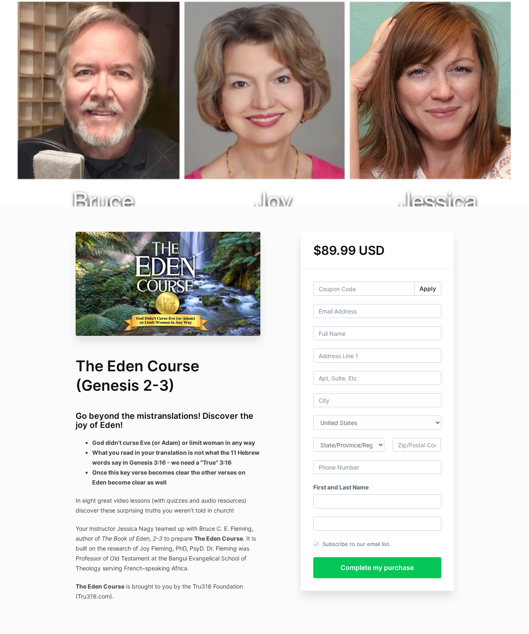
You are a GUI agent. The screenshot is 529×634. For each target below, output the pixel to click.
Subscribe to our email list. (356, 544)
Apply (427, 288)
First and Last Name (341, 487)
